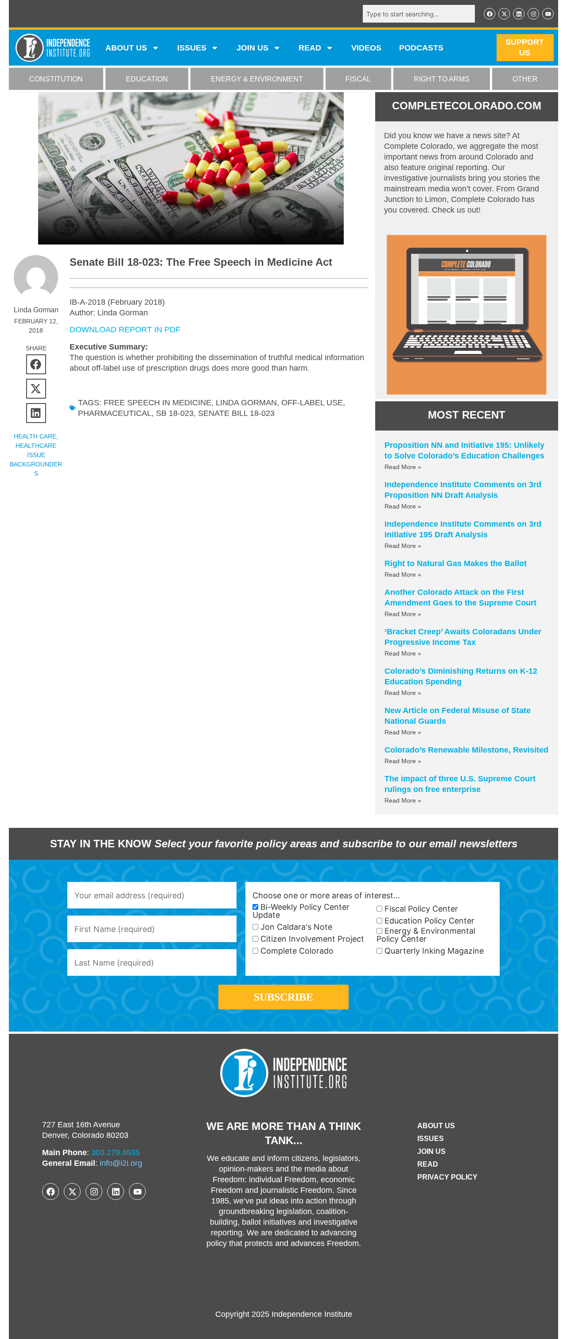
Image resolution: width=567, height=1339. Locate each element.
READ (310, 47)
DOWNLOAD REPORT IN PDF (125, 329)
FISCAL (358, 79)
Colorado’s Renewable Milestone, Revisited (466, 749)
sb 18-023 (175, 413)
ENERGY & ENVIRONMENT (257, 79)
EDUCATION (147, 79)
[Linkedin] (518, 13)
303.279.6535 (115, 1152)
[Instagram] (533, 13)
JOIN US (252, 47)
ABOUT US (126, 47)
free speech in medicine (157, 402)
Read (427, 1164)
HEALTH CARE (35, 436)
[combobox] (419, 14)
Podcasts (421, 47)
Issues (191, 47)
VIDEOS (366, 47)
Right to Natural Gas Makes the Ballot (455, 563)
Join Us (431, 1151)
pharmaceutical (114, 413)
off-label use (312, 402)
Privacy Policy (447, 1177)
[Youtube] (548, 13)
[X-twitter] (504, 13)
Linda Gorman (246, 402)
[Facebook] (489, 13)
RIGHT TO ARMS (442, 79)
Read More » (402, 466)
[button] (36, 364)
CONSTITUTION (56, 79)
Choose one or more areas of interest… (326, 896)
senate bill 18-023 (236, 413)
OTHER (525, 79)
